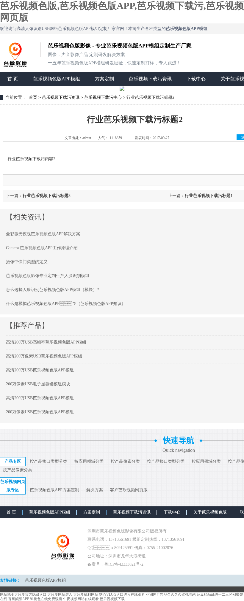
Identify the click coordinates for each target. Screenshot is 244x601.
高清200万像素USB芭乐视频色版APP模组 (44, 356)
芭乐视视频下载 (112, 599)
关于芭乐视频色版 (210, 512)
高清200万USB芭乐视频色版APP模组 (40, 370)
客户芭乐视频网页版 (129, 490)
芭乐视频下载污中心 (103, 97)
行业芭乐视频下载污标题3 (47, 195)
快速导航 (178, 440)
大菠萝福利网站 (85, 594)
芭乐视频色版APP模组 (56, 78)
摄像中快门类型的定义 (27, 262)
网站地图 (7, 594)
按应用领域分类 (89, 461)
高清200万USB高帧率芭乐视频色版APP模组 (46, 342)
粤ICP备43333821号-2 (123, 564)
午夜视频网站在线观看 (81, 599)
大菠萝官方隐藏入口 (30, 594)
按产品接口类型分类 (48, 461)
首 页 (12, 78)
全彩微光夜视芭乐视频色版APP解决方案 (43, 234)
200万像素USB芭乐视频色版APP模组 (40, 412)
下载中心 (196, 78)
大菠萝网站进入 (59, 594)
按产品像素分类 (125, 461)
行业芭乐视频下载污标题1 (209, 195)
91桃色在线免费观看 (46, 599)
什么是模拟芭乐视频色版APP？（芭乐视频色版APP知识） (66, 303)
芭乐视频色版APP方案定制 (54, 490)
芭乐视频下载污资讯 (150, 78)
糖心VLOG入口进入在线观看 (122, 594)
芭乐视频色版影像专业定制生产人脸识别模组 (47, 276)
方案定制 (104, 78)
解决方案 (94, 490)
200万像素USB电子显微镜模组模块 (38, 384)
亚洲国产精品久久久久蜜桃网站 (171, 594)
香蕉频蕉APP (18, 599)
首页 (33, 97)
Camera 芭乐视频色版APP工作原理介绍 (42, 248)
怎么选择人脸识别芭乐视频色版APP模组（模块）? (52, 289)
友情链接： (10, 580)
